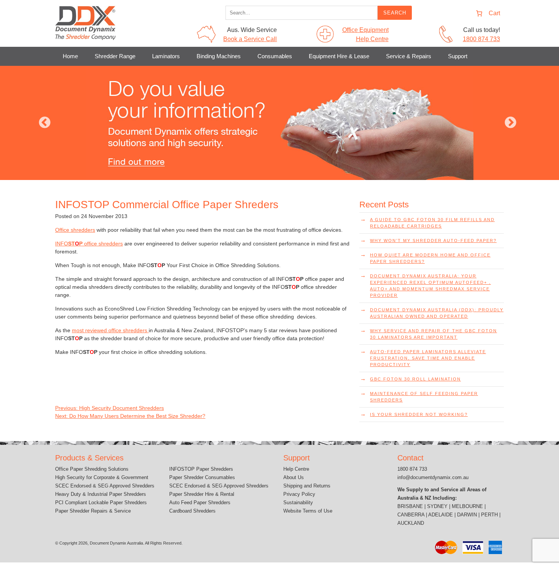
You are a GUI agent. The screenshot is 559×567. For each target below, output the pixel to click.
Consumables (274, 56)
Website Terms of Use (307, 511)
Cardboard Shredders (192, 511)
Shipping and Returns (306, 486)
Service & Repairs (408, 56)
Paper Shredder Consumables (202, 477)
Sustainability (298, 502)
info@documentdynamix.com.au (432, 477)
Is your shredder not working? (419, 414)
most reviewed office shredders (110, 330)
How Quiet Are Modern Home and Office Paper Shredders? (430, 258)
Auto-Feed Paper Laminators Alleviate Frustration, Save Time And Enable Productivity (428, 358)
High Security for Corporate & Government (101, 477)
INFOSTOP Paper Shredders (201, 469)
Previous (44, 123)
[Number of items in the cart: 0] (486, 13)
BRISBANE (410, 506)
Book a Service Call (250, 39)
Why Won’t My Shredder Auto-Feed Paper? (433, 240)
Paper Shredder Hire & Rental (201, 494)
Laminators (166, 56)
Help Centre (296, 469)
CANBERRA (410, 515)
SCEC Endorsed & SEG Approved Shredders (104, 486)
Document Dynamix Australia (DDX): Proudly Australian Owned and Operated (436, 313)
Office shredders (75, 230)
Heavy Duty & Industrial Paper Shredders (100, 494)
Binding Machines (219, 56)
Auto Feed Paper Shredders (199, 502)
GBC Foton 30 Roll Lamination (415, 379)
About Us (293, 477)
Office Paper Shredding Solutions (92, 469)
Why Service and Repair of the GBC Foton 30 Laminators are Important (433, 333)
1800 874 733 (481, 39)
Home (70, 56)
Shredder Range (115, 56)
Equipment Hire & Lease (339, 56)
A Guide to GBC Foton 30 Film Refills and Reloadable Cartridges (432, 222)
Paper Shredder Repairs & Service (93, 511)
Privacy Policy (299, 494)
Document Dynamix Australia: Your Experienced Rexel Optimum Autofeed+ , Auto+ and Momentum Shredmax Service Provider (430, 286)
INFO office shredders (89, 243)
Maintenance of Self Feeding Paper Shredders (424, 396)
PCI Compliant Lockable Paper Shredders (101, 502)
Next (510, 123)
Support (457, 56)
